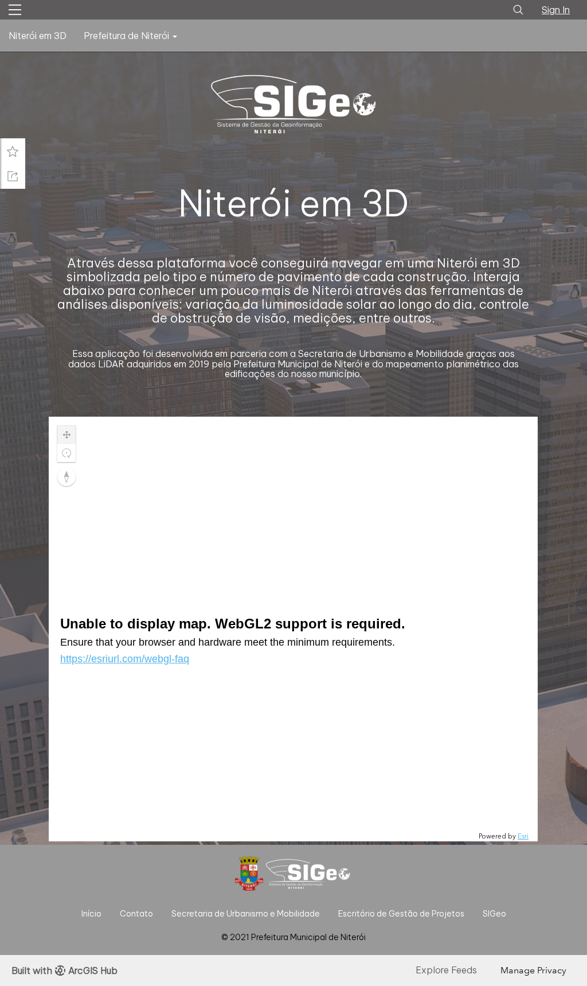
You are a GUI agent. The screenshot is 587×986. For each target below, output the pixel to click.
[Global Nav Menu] (15, 10)
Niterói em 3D (37, 35)
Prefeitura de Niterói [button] (127, 35)
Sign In (556, 9)
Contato (136, 914)
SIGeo (494, 914)
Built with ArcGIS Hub (64, 970)
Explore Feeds (446, 970)
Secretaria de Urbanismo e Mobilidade (245, 914)
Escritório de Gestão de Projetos (401, 914)
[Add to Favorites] (12, 151)
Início (91, 914)
